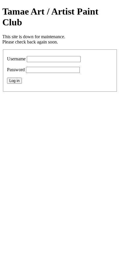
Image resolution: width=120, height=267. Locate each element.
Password (16, 69)
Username (16, 58)
